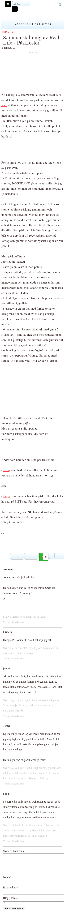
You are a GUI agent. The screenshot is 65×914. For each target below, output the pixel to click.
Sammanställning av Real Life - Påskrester (31, 39)
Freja (6, 496)
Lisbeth (7, 632)
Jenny (6, 470)
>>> (4, 105)
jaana (6, 668)
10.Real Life (8, 32)
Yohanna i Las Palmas (32, 24)
